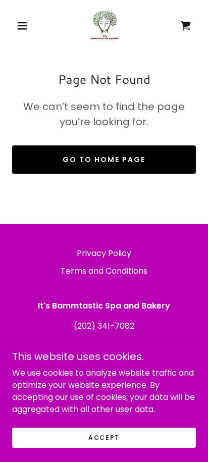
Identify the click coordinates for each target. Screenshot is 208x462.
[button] (22, 26)
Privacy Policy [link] (104, 253)
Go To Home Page (104, 160)
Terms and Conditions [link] (104, 271)
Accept (104, 437)
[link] (105, 25)
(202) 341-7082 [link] (104, 326)
